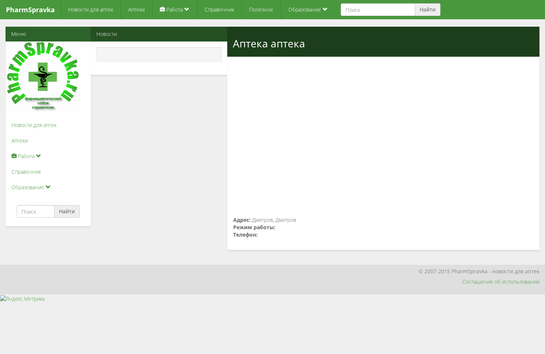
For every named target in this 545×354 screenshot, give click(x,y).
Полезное (261, 9)
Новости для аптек (90, 9)
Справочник (219, 9)
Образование (305, 9)
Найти (428, 9)
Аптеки (136, 9)
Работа (174, 9)
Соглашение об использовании (500, 281)
